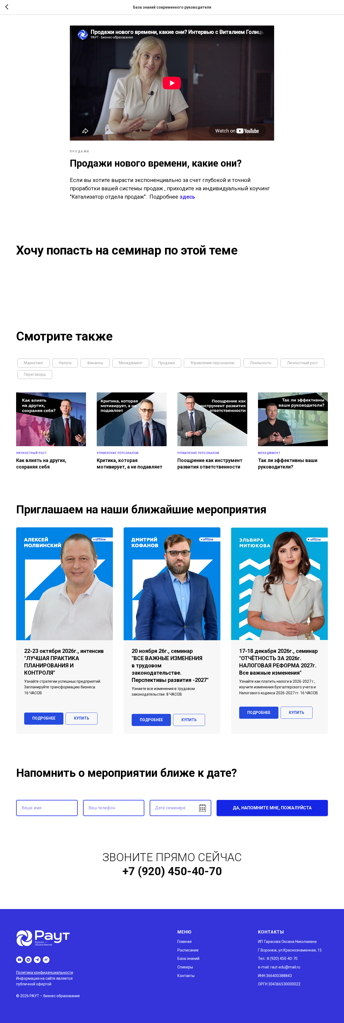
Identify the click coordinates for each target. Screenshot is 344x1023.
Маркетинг (33, 363)
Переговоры (35, 374)
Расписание (188, 950)
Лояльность (260, 363)
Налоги (65, 363)
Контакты (186, 976)
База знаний (188, 958)
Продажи (166, 363)
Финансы (95, 363)
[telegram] (37, 959)
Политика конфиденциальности (44, 972)
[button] (82, 719)
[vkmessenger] (28, 959)
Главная (184, 941)
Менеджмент (131, 363)
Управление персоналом (212, 363)
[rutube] (46, 959)
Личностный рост (302, 363)
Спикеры (185, 967)
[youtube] (19, 959)
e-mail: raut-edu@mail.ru (279, 967)
